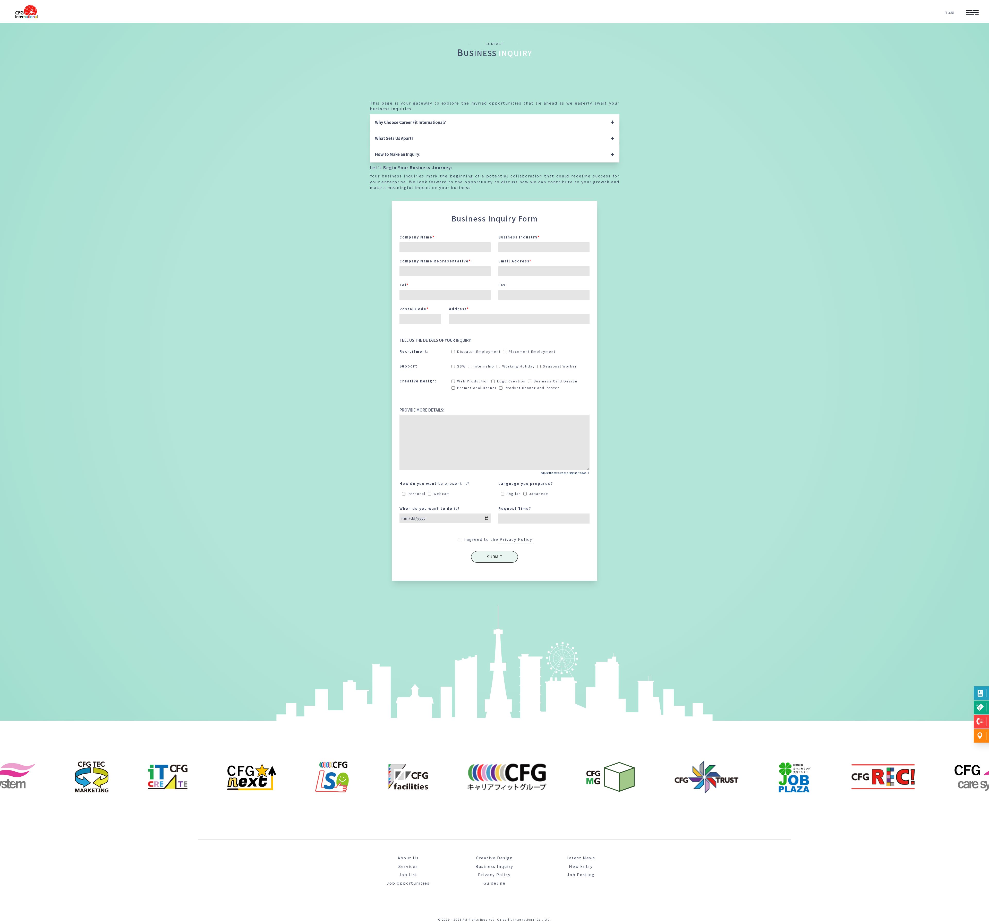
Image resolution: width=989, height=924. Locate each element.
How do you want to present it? (434, 483)
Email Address (515, 261)
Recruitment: (414, 351)
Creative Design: (418, 381)
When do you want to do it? (429, 508)
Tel (404, 285)
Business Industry (519, 237)
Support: (409, 366)
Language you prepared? (525, 483)
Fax (502, 285)
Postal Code (414, 308)
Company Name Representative (435, 261)
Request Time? (514, 508)
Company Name (417, 237)
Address (459, 308)
